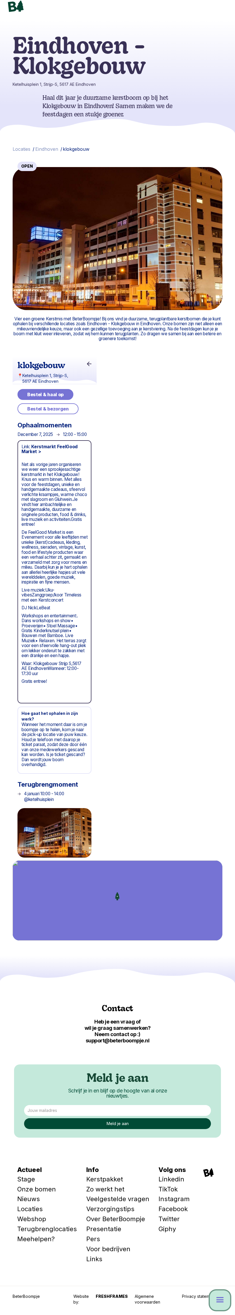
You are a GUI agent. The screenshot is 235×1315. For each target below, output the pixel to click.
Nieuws (28, 1199)
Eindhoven (46, 149)
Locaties (21, 149)
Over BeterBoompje (115, 1219)
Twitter (169, 1219)
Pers (93, 1239)
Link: (49, 449)
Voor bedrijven (108, 1249)
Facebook (173, 1209)
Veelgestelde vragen (117, 1199)
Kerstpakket (104, 1179)
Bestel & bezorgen (48, 409)
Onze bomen (36, 1189)
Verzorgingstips (110, 1209)
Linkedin (171, 1179)
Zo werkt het (105, 1189)
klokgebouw (76, 149)
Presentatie (103, 1229)
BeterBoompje (26, 1296)
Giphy (167, 1229)
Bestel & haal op (45, 394)
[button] (217, 10)
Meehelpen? (36, 1239)
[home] (42, 6)
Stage (26, 1179)
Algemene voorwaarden (147, 1299)
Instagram (174, 1199)
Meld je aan (117, 1079)
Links (94, 1259)
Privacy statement (199, 1296)
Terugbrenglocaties (47, 1229)
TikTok (168, 1189)
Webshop (31, 1219)
